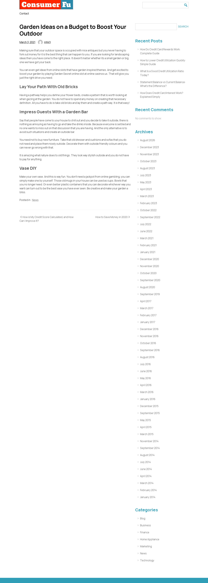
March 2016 (146, 392)
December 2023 (149, 147)
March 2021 (146, 238)
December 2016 (149, 329)
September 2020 (150, 280)
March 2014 (146, 483)
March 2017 (146, 308)
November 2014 (149, 441)
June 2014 (146, 469)
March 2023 (147, 196)
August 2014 (147, 455)
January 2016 (147, 399)
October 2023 (148, 161)
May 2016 (145, 378)
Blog (142, 518)
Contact (24, 13)
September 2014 (150, 448)
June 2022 (146, 231)
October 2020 (148, 273)
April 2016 (146, 385)
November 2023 (149, 154)
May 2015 (145, 420)
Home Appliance (149, 539)
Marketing (146, 546)
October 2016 (148, 343)
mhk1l (47, 42)
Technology (147, 560)
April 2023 (146, 189)
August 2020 (147, 287)
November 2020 (149, 266)
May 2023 (145, 182)
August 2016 (147, 357)
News (35, 200)
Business (145, 525)
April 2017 (145, 301)
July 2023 (145, 175)
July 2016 (145, 364)
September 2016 (150, 350)
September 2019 (150, 294)
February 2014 (148, 490)
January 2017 (147, 322)
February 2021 (148, 245)
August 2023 (147, 168)
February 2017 (148, 315)
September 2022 (150, 217)
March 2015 (146, 434)
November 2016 (149, 336)
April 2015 (146, 427)
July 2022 (145, 224)
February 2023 (148, 203)
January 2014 (147, 497)
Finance (144, 532)
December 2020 (149, 259)
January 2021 (147, 252)
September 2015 (150, 413)
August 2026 (147, 140)
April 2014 (146, 476)
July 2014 (145, 462)
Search (183, 26)
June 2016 (146, 371)
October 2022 (148, 210)
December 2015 (149, 406)
